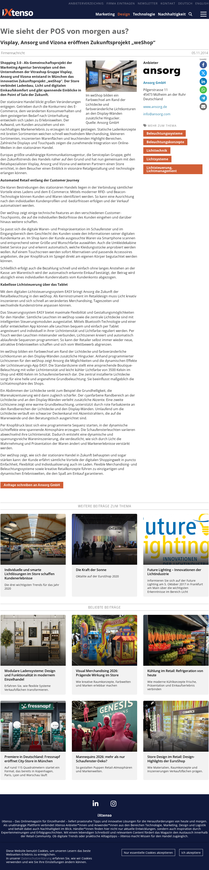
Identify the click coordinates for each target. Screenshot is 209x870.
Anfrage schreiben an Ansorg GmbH (32, 485)
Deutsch (185, 3)
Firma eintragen (121, 3)
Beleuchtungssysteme (164, 133)
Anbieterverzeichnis (86, 3)
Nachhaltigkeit (172, 14)
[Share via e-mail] (203, 106)
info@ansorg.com (156, 114)
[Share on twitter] (203, 73)
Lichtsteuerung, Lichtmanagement (162, 169)
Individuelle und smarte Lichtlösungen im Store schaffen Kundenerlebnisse (29, 574)
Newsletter (148, 3)
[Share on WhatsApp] (203, 89)
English (202, 3)
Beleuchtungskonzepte (165, 142)
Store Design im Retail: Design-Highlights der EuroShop (171, 759)
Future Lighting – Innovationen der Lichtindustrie (174, 572)
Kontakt (168, 3)
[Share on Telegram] (203, 98)
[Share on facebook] (203, 64)
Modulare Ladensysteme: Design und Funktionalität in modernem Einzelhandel (29, 675)
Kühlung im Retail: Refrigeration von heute (175, 673)
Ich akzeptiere (191, 853)
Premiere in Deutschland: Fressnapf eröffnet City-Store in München (32, 759)
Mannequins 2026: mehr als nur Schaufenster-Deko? (100, 759)
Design (124, 14)
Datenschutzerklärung (36, 858)
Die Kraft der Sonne (91, 570)
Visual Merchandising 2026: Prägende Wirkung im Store (97, 673)
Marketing (105, 14)
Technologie (144, 14)
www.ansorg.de (155, 106)
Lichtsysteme (157, 159)
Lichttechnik (157, 150)
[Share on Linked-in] (203, 81)
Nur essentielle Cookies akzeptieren (148, 853)
